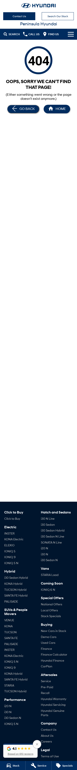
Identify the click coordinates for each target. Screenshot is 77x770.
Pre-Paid (47, 687)
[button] (20, 750)
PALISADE (11, 601)
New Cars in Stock (53, 631)
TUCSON (10, 632)
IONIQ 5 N (11, 563)
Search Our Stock (57, 16)
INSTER (9, 533)
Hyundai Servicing (53, 704)
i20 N (8, 706)
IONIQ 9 (10, 557)
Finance (46, 648)
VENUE (9, 620)
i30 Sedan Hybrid (16, 577)
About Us (47, 735)
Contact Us (19, 16)
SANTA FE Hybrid (16, 595)
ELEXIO (9, 545)
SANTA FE (11, 638)
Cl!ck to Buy (12, 518)
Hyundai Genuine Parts (52, 713)
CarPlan (46, 666)
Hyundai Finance (52, 660)
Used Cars (48, 642)
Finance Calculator (54, 654)
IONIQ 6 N (48, 589)
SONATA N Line (51, 542)
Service (46, 681)
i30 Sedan (48, 524)
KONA (8, 626)
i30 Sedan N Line (52, 536)
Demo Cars (48, 637)
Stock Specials (51, 616)
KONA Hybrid (13, 583)
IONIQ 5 (9, 551)
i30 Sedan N (12, 718)
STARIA (9, 685)
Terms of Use (50, 756)
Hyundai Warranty (53, 699)
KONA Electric (14, 539)
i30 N (8, 712)
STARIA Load (50, 575)
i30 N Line (48, 518)
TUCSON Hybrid (15, 589)
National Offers (51, 604)
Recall (45, 693)
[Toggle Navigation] (71, 34)
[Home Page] (38, 5)
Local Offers (49, 610)
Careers (46, 741)
